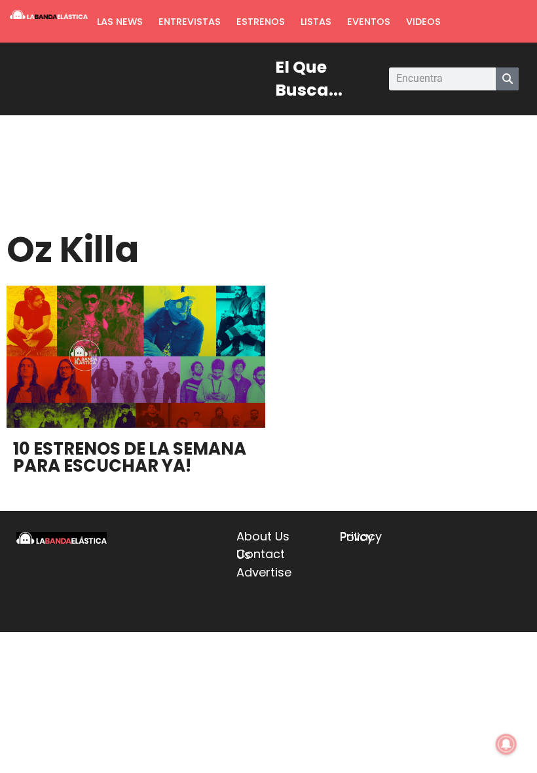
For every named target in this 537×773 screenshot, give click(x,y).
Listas (316, 21)
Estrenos (260, 21)
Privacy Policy (361, 536)
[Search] (507, 78)
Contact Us (260, 554)
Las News (120, 21)
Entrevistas (189, 21)
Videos (423, 21)
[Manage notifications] (506, 744)
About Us (262, 536)
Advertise (263, 572)
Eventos (368, 21)
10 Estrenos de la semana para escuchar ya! (129, 457)
